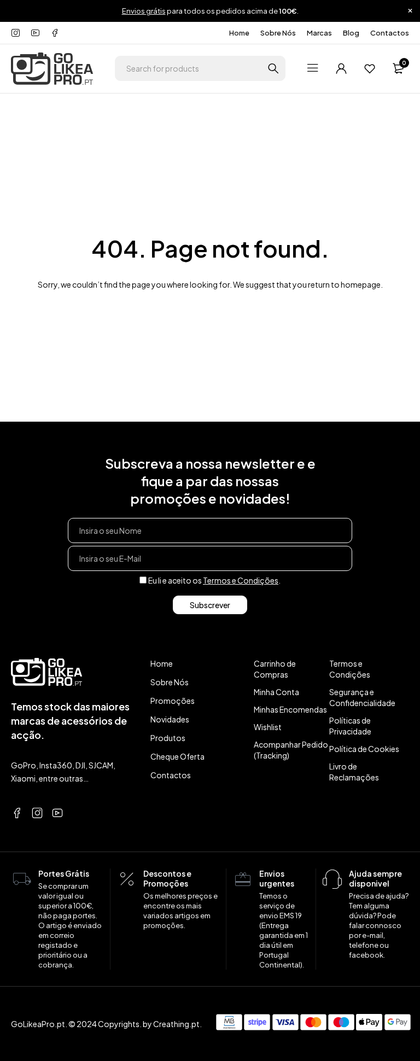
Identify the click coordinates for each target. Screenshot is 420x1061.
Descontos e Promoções (167, 878)
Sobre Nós (278, 32)
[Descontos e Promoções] (127, 879)
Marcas (319, 32)
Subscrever (210, 605)
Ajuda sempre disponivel (375, 878)
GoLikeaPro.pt (38, 1024)
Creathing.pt (176, 1024)
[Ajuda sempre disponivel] (332, 879)
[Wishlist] (370, 68)
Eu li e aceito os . (214, 580)
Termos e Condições (240, 580)
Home (239, 32)
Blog (351, 32)
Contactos (389, 32)
